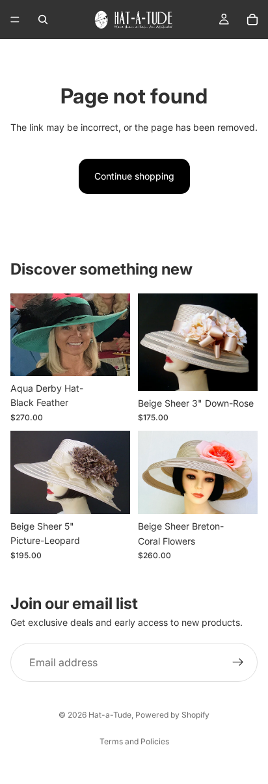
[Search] (43, 19)
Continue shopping (134, 176)
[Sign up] (238, 662)
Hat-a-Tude (109, 715)
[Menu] (15, 19)
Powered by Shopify (172, 715)
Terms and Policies (134, 741)
